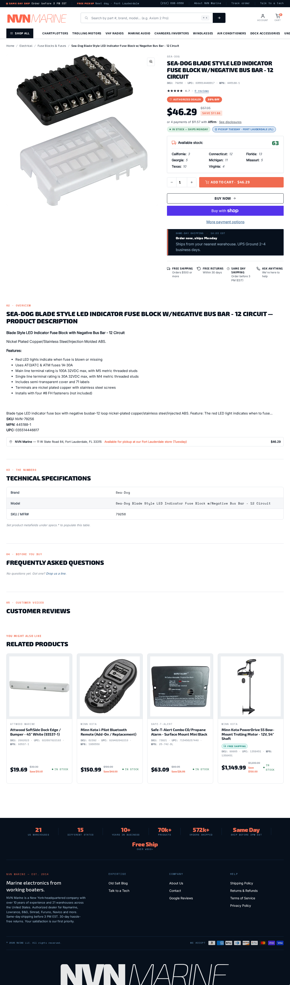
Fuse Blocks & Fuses (52, 45)
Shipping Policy (241, 883)
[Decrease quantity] (171, 182)
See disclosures (230, 122)
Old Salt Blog (118, 883)
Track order (240, 3)
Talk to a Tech (119, 891)
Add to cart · (230, 182)
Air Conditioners (231, 33)
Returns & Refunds (244, 891)
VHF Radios (115, 33)
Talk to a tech (272, 3)
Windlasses (203, 33)
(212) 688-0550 (172, 3)
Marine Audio (139, 33)
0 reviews (202, 91)
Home (10, 45)
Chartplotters (55, 33)
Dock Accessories (265, 33)
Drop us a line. (56, 573)
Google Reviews (181, 898)
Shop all (22, 33)
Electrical (25, 45)
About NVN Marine (207, 3)
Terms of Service (242, 898)
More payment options (225, 222)
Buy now (223, 198)
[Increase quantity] (191, 182)
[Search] (219, 18)
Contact (175, 891)
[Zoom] (151, 62)
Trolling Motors (87, 33)
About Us (176, 883)
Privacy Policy (240, 905)
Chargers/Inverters (172, 33)
